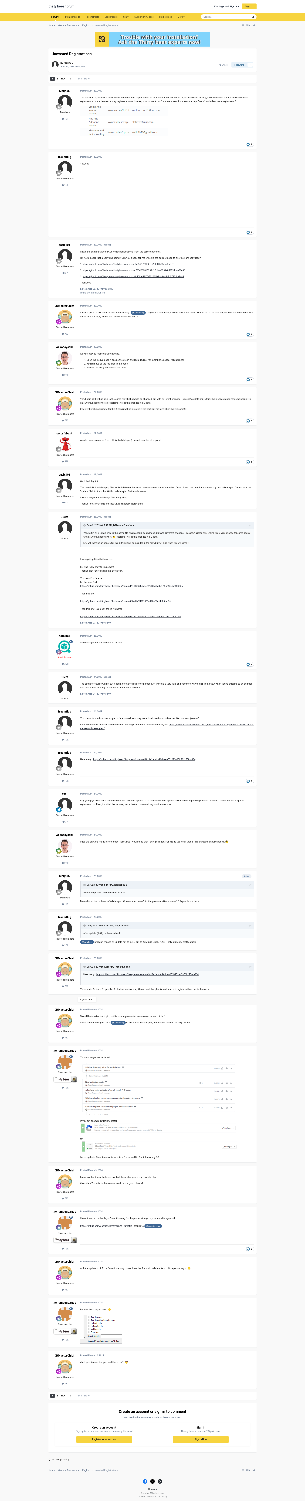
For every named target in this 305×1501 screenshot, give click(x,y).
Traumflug (64, 157)
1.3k (66, 1087)
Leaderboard (111, 17)
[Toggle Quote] (84, 525)
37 (66, 273)
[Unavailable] (159, 1089)
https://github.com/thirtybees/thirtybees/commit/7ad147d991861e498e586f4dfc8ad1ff (128, 264)
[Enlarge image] (101, 1329)
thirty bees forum (61, 6)
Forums (55, 17)
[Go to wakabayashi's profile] (65, 358)
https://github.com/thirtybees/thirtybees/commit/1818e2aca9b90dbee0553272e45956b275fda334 (144, 759)
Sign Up (249, 6)
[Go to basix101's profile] (65, 256)
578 (66, 461)
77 (66, 822)
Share (224, 65)
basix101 (64, 244)
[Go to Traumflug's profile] (65, 168)
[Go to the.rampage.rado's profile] (65, 1062)
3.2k (66, 664)
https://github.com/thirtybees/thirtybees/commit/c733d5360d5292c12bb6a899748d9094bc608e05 (134, 270)
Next (63, 79)
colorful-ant (64, 433)
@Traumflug (138, 312)
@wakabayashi (153, 1226)
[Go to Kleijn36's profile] (55, 64)
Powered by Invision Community (152, 1496)
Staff (126, 17)
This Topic (240, 17)
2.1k (66, 375)
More (180, 17)
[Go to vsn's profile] (65, 805)
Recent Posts (92, 17)
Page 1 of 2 (82, 79)
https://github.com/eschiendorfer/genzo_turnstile (106, 1226)
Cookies (152, 1489)
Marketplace (165, 17)
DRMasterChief (64, 305)
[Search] (253, 16)
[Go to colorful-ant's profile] (65, 444)
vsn (64, 793)
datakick (64, 636)
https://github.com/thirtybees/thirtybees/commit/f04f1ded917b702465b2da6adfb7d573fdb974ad (133, 276)
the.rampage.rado (64, 1050)
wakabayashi (64, 347)
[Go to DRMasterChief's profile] (65, 317)
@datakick (87, 942)
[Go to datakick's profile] (65, 647)
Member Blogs (72, 17)
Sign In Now (201, 1439)
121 (66, 119)
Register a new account (104, 1439)
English (81, 66)
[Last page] (70, 79)
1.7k (66, 185)
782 (66, 334)
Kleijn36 (68, 62)
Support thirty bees (144, 17)
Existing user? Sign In (226, 6)
